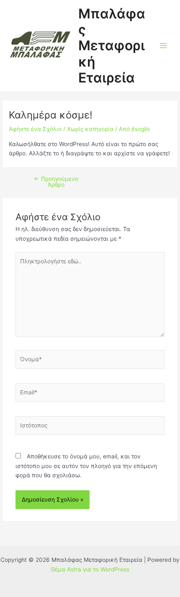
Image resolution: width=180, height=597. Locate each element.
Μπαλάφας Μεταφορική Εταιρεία (111, 45)
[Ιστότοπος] (90, 427)
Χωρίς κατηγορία (90, 129)
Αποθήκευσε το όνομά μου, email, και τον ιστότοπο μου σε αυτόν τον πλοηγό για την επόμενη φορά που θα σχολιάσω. (86, 466)
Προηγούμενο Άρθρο (56, 182)
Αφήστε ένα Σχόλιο (35, 129)
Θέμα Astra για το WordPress (90, 569)
